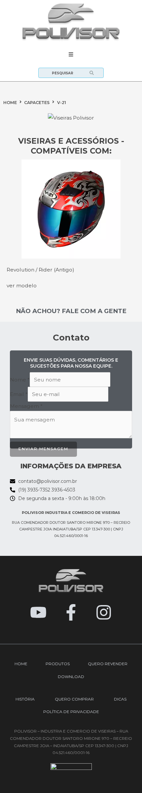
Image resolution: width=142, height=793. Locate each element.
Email (19, 394)
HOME (10, 102)
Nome (20, 380)
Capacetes (37, 102)
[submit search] (96, 73)
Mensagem (26, 406)
